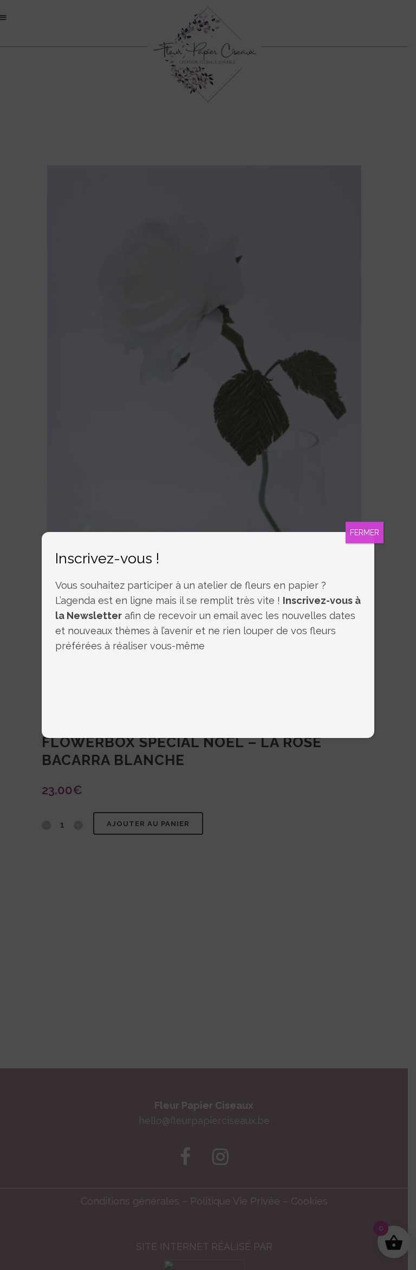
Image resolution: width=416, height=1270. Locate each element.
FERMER (364, 532)
